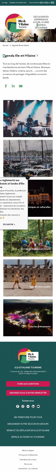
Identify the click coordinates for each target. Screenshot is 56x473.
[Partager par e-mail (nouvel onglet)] (21, 86)
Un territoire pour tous (28, 417)
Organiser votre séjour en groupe (28, 423)
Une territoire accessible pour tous (41, 2)
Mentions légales (28, 450)
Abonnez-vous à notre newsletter (28, 393)
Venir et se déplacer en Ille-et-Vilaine (28, 430)
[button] (36, 55)
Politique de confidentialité (28, 455)
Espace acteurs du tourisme (28, 436)
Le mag (4, 2)
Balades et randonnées (18, 2)
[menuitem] (41, 17)
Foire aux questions (28, 384)
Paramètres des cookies (28, 460)
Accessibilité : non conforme (28, 469)
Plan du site (28, 464)
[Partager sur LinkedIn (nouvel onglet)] (13, 86)
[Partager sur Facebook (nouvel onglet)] (6, 86)
